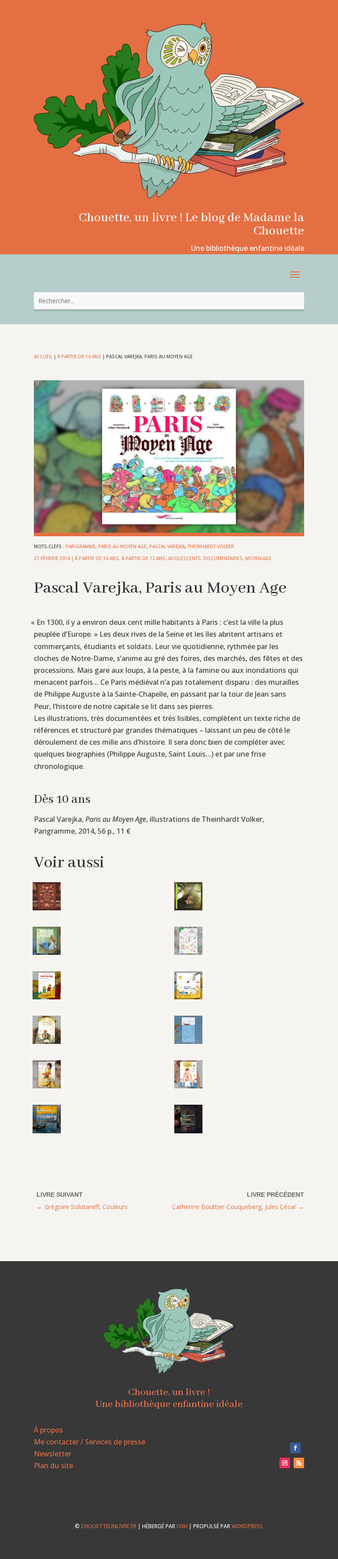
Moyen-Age (258, 558)
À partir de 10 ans (79, 356)
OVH (181, 1526)
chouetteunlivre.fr (108, 1526)
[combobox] (169, 300)
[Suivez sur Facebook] (295, 1448)
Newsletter (52, 1454)
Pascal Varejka (167, 546)
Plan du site (53, 1465)
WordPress (247, 1526)
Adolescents (184, 558)
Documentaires (222, 558)
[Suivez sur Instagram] (284, 1463)
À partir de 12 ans (143, 558)
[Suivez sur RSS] (299, 1463)
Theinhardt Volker (210, 546)
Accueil (43, 356)
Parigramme (81, 546)
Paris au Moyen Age (122, 546)
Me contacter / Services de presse (89, 1442)
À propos (48, 1430)
